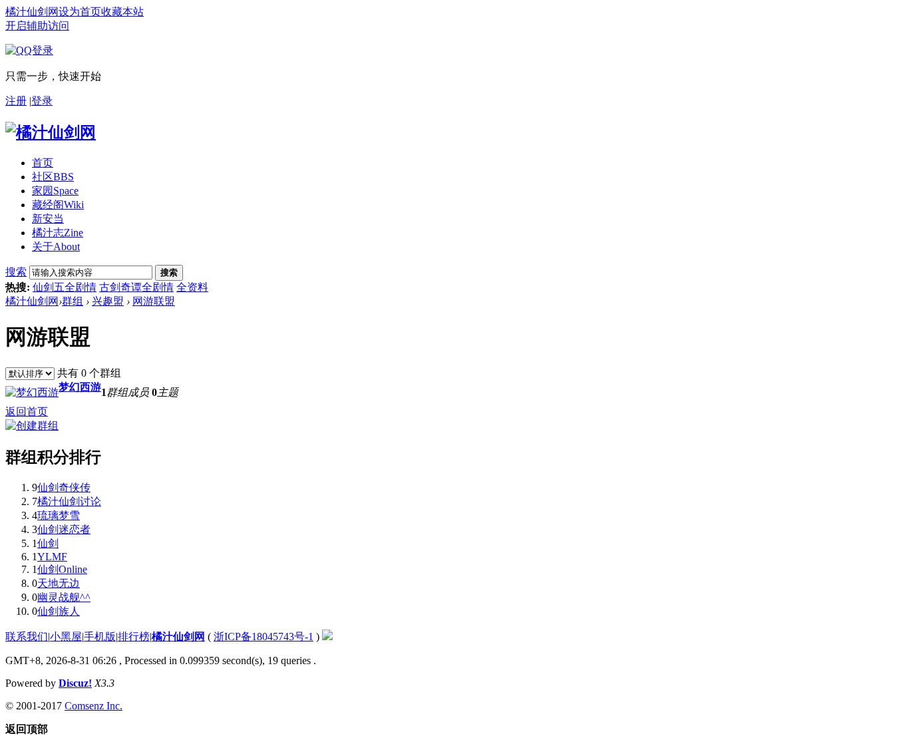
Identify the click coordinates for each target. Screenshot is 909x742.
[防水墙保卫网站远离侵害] (327, 636)
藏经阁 (58, 204)
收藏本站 (122, 11)
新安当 (48, 218)
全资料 (192, 287)
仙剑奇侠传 (64, 487)
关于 (56, 246)
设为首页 (80, 11)
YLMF (52, 556)
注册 (16, 100)
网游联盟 (153, 301)
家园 (55, 190)
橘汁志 (57, 232)
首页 (42, 162)
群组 (72, 301)
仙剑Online (62, 569)
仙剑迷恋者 (64, 529)
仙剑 (48, 543)
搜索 (16, 272)
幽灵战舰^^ (64, 597)
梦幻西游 (80, 387)
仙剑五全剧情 (64, 287)
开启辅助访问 (37, 25)
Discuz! (75, 683)
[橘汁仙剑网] (50, 132)
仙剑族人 (58, 611)
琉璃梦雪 (58, 515)
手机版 (100, 636)
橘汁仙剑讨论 (69, 501)
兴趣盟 (108, 301)
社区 (53, 176)
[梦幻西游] (32, 392)
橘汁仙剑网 (32, 11)
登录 (42, 100)
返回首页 (26, 411)
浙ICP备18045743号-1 (263, 636)
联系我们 (26, 636)
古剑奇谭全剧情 (136, 287)
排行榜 (134, 636)
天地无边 (58, 583)
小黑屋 (66, 636)
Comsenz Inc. (93, 705)
